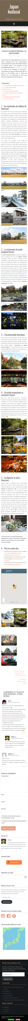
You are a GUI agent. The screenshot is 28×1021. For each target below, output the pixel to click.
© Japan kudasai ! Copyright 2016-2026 (14, 1000)
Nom (2, 794)
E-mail (3, 801)
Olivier (18, 56)
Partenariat (7, 991)
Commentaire (5, 776)
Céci (9, 700)
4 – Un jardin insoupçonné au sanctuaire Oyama (12, 94)
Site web (3, 808)
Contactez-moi (7, 993)
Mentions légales (8, 995)
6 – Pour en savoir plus (8, 98)
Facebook (6, 1007)
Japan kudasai (14, 9)
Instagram (6, 1009)
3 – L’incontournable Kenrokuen (10, 91)
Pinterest (6, 1011)
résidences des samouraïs (20, 123)
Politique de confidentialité (11, 997)
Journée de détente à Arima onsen (21, 681)
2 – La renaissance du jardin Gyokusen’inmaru (9, 88)
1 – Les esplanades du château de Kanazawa (13, 85)
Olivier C (10, 753)
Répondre (24, 732)
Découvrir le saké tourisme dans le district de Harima (19, 673)
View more (8, 1017)
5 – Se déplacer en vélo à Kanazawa (11, 96)
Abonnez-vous (6, 902)
